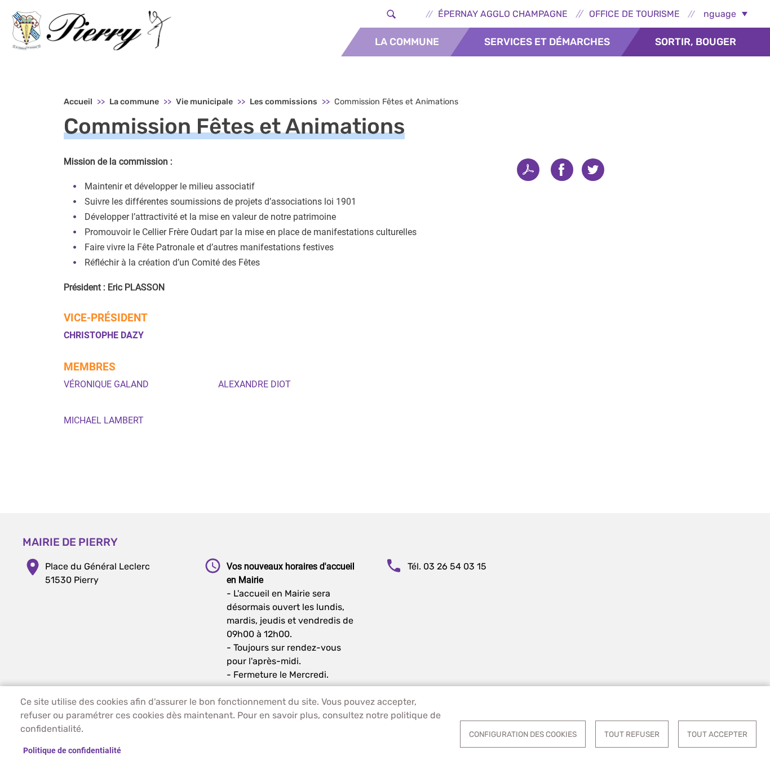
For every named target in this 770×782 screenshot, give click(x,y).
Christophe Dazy (104, 335)
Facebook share (562, 169)
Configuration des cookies (523, 734)
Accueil (78, 102)
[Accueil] (91, 30)
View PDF (528, 169)
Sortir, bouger (695, 41)
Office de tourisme (634, 13)
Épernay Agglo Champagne (503, 13)
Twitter (593, 169)
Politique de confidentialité (72, 750)
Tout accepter (717, 734)
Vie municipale (204, 102)
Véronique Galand (106, 384)
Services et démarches (547, 41)
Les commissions (283, 102)
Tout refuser (632, 734)
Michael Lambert (104, 420)
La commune (407, 41)
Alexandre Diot (254, 384)
